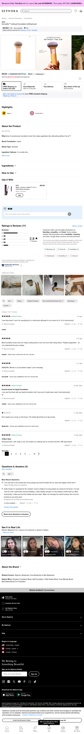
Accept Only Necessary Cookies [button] (22, 720)
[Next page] (39, 454)
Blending (23, 30)
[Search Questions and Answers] (4, 474)
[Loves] (75, 11)
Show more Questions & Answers (16, 514)
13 (34, 454)
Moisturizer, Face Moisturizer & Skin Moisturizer (38, 575)
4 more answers (9, 503)
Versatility (34, 30)
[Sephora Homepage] (10, 11)
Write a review (77, 226)
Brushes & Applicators (15, 18)
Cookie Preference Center (32, 715)
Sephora (18, 575)
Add (19, 195)
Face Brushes (28, 18)
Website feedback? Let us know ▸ (42, 590)
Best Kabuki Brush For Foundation (14, 581)
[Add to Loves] (80, 79)
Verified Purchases (32, 301)
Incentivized (5, 548)
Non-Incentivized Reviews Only (52, 301)
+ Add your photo (8, 532)
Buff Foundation (38, 579)
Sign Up (34, 674)
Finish (29, 30)
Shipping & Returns (9, 96)
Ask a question (18, 28)
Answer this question (11, 507)
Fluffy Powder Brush (51, 579)
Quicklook (7, 191)
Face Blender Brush (66, 579)
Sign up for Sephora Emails (12, 669)
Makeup (4, 18)
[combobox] (46, 11)
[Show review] (11, 285)
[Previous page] (2, 454)
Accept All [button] (62, 720)
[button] (33, 74)
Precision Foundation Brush (22, 579)
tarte (3, 22)
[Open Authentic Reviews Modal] (21, 265)
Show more (6, 155)
